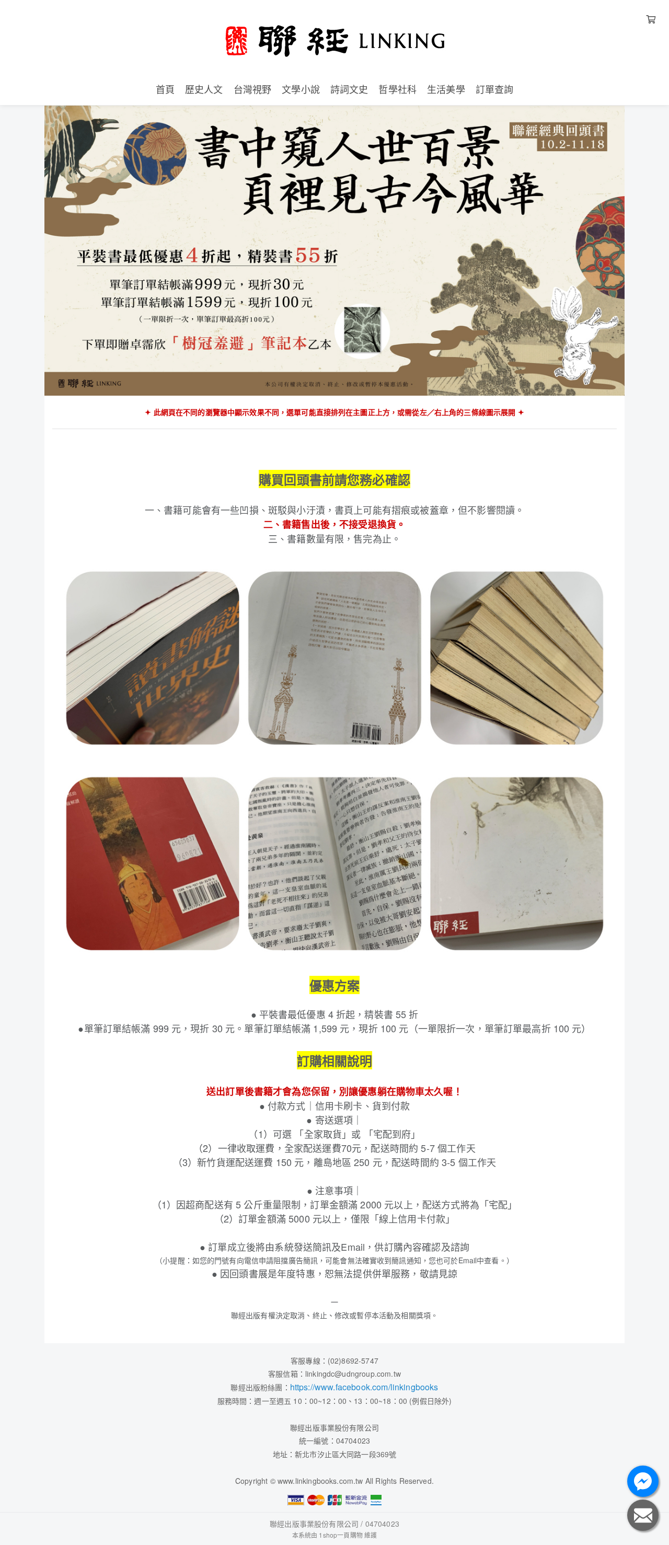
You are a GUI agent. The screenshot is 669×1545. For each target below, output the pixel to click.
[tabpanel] (334, 251)
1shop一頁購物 (340, 1534)
